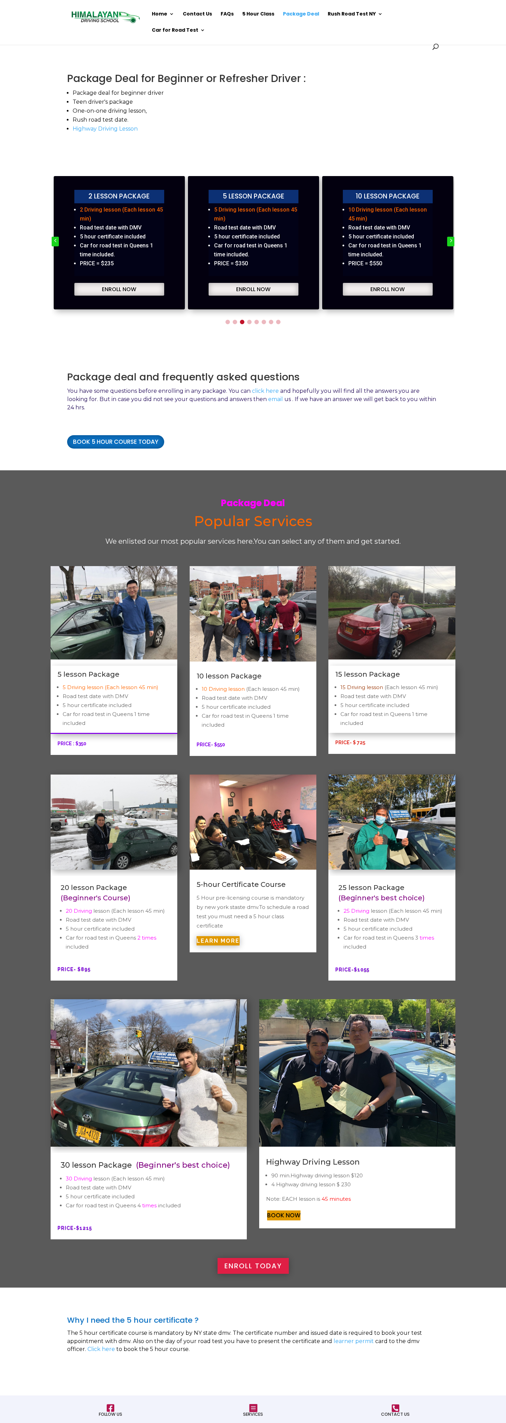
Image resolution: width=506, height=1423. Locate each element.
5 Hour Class (258, 14)
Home (159, 14)
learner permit (354, 1341)
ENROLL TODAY (253, 1266)
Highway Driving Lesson (105, 128)
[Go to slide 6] (264, 322)
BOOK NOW (284, 1215)
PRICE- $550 (211, 744)
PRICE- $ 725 (350, 742)
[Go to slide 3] (242, 322)
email (275, 399)
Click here (101, 1349)
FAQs (227, 14)
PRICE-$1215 (74, 1228)
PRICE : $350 (71, 743)
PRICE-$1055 (352, 969)
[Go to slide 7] (271, 322)
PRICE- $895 (74, 969)
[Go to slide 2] (235, 322)
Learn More (218, 941)
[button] (55, 241)
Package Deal (301, 14)
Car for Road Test (175, 30)
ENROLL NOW (119, 289)
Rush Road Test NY (352, 14)
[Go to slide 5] (256, 322)
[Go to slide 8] (278, 322)
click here (265, 391)
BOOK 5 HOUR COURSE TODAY (115, 442)
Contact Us (197, 14)
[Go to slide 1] (227, 322)
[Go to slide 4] (249, 322)
